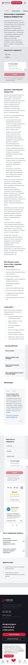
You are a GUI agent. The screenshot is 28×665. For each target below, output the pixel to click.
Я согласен (9, 656)
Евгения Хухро (15, 507)
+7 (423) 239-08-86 (8, 627)
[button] (12, 525)
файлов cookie (7, 652)
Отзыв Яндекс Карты (11, 520)
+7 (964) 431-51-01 (8, 630)
